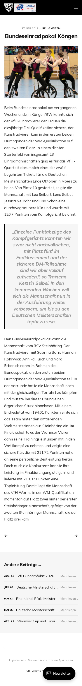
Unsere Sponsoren (61, 660)
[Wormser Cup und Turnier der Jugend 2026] (41, 621)
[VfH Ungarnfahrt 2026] (41, 576)
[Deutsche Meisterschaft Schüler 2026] (41, 587)
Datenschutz (36, 660)
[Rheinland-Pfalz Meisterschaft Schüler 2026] (41, 598)
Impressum (16, 660)
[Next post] (74, 535)
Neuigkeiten (51, 28)
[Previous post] (7, 535)
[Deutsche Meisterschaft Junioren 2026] (41, 610)
